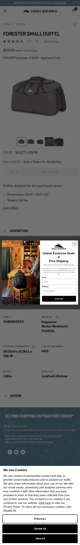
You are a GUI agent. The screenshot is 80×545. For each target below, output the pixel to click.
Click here (45, 502)
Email (44, 277)
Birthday (45, 286)
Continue (59, 299)
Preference (40, 519)
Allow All (40, 538)
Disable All (40, 528)
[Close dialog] (74, 243)
